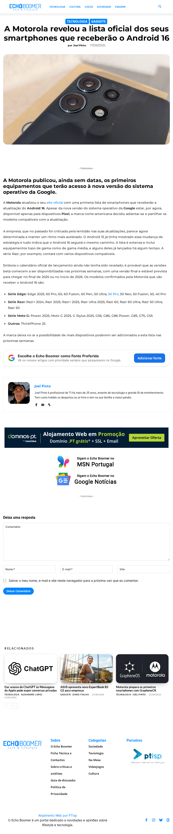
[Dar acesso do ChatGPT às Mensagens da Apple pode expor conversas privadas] (31, 668)
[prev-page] (7, 706)
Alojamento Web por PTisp (57, 815)
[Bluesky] (161, 820)
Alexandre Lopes (31, 694)
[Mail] (42, 404)
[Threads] (168, 820)
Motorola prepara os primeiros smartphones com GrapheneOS (136, 688)
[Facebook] (36, 404)
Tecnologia (77, 21)
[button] (159, 7)
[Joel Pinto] (19, 394)
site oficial (55, 203)
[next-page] (14, 706)
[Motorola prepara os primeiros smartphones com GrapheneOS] (142, 668)
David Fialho (81, 694)
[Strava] (49, 404)
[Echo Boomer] (25, 7)
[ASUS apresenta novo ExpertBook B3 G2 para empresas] (86, 668)
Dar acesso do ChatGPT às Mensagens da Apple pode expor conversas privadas (31, 688)
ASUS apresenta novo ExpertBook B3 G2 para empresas (84, 688)
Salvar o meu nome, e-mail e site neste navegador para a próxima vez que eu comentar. (74, 580)
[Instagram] (153, 820)
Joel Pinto (79, 45)
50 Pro (113, 294)
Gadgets (98, 21)
